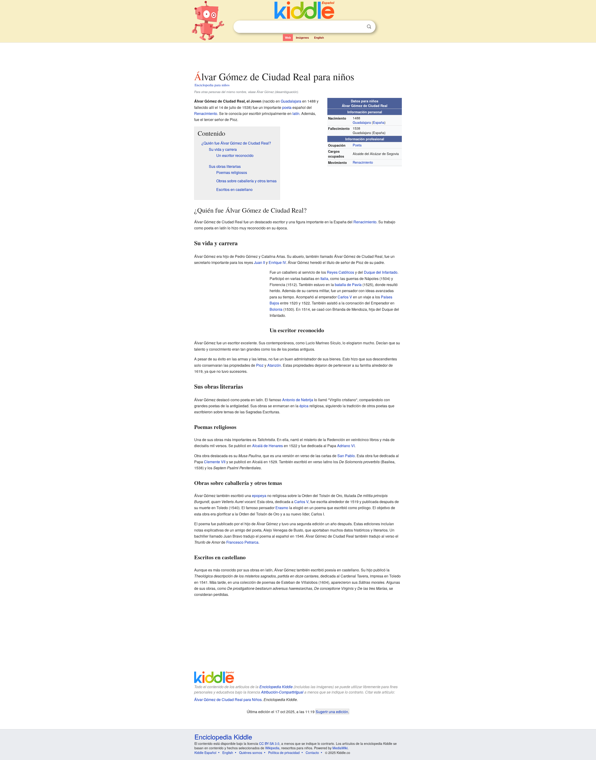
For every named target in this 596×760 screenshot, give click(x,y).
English (319, 37)
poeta (286, 107)
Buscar (369, 26)
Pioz (260, 365)
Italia (324, 278)
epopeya (259, 495)
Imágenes (302, 37)
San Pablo (346, 455)
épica (303, 405)
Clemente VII (214, 461)
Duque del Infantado (380, 272)
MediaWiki (340, 748)
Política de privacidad (284, 752)
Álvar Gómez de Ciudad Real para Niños (228, 699)
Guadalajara (362, 122)
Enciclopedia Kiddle (276, 686)
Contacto (312, 752)
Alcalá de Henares (267, 445)
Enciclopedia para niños (212, 85)
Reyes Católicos (340, 272)
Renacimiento (363, 162)
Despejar (359, 27)
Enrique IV (277, 262)
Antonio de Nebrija (297, 399)
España (378, 122)
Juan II (259, 262)
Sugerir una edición (332, 711)
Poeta (357, 144)
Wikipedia (272, 748)
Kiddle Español (205, 752)
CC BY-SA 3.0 (269, 743)
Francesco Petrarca (242, 542)
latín (295, 113)
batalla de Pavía (348, 284)
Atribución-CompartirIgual (282, 692)
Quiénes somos (250, 752)
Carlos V (345, 297)
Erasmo (281, 507)
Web (288, 37)
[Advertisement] (297, 56)
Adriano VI (346, 445)
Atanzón (274, 365)
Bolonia (276, 309)
